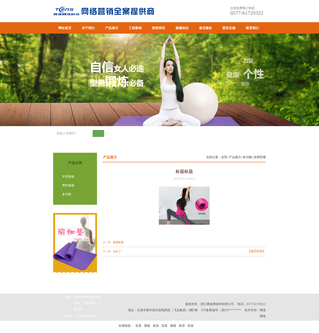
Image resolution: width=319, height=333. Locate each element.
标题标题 (118, 242)
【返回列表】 (257, 251)
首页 (224, 157)
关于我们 (88, 28)
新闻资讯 (158, 28)
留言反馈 (228, 28)
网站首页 (64, 28)
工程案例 (135, 28)
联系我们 (252, 28)
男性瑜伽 (68, 185)
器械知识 (182, 28)
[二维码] (308, 293)
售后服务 (205, 28)
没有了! (117, 251)
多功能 (66, 194)
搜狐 (147, 325)
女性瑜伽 (68, 176)
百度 (138, 325)
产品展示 (111, 28)
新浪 (156, 325)
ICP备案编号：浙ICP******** (221, 310)
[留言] (308, 282)
